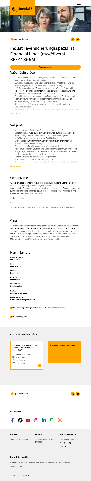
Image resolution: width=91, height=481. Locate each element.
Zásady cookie (16, 466)
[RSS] (60, 420)
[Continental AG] (22, 7)
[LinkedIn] (44, 420)
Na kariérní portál (20, 317)
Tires (62, 447)
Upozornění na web (18, 463)
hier (21, 193)
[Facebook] (12, 420)
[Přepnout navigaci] (79, 3)
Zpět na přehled (21, 39)
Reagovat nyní (45, 67)
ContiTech (64, 443)
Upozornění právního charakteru (43, 463)
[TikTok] (20, 420)
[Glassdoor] (52, 420)
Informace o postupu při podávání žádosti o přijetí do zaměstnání (39, 308)
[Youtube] (28, 420)
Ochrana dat (64, 463)
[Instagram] (36, 420)
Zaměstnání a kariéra (19, 440)
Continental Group (67, 440)
